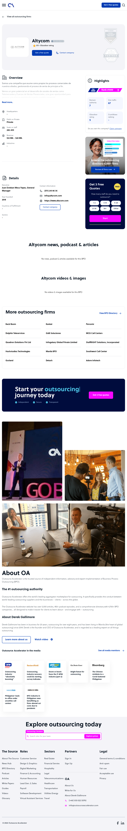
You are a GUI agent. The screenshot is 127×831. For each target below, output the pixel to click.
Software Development (30, 793)
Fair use (103, 769)
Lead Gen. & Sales (28, 783)
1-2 (94, 203)
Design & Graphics (28, 764)
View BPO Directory (108, 313)
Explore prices (92, 736)
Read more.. (7, 102)
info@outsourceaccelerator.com (83, 805)
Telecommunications (54, 778)
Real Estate (49, 759)
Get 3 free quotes (111, 5)
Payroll (23, 788)
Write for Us (70, 791)
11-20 (116, 203)
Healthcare (49, 783)
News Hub (6, 764)
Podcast (5, 774)
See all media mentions (109, 651)
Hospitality (49, 769)
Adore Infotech (93, 361)
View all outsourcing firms (19, 17)
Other (116, 209)
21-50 (94, 209)
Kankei (49, 324)
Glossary (6, 798)
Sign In (68, 759)
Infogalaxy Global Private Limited (61, 342)
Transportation (51, 788)
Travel (47, 798)
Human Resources (28, 778)
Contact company (50, 207)
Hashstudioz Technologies (18, 351)
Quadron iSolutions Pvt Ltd (18, 342)
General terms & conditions (112, 759)
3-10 (105, 203)
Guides (5, 788)
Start (105, 218)
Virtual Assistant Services (31, 798)
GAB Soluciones (53, 333)
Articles (5, 778)
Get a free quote (42, 53)
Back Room (11, 324)
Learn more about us (16, 639)
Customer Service (28, 759)
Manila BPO (51, 351)
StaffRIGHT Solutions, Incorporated (102, 342)
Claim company (116, 129)
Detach (49, 361)
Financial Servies (52, 764)
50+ (105, 209)
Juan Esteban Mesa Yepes (14, 188)
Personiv (90, 324)
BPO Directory (8, 769)
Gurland (9, 361)
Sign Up (68, 764)
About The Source (10, 759)
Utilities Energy (51, 793)
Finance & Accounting (30, 774)
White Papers (8, 783)
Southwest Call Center (96, 351)
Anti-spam (104, 764)
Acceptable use (107, 774)
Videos (5, 793)
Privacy (103, 778)
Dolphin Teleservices (15, 333)
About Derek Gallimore (75, 796)
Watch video (41, 639)
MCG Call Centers (94, 333)
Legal (46, 774)
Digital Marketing (28, 769)
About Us (69, 786)
